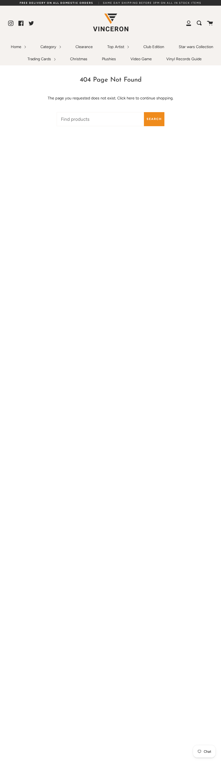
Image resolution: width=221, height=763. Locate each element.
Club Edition (153, 46)
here (130, 98)
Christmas (78, 58)
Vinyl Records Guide (184, 58)
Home (16, 46)
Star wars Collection (196, 46)
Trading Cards (39, 58)
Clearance (84, 46)
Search (154, 119)
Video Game (141, 58)
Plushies (109, 58)
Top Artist (116, 46)
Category (48, 46)
